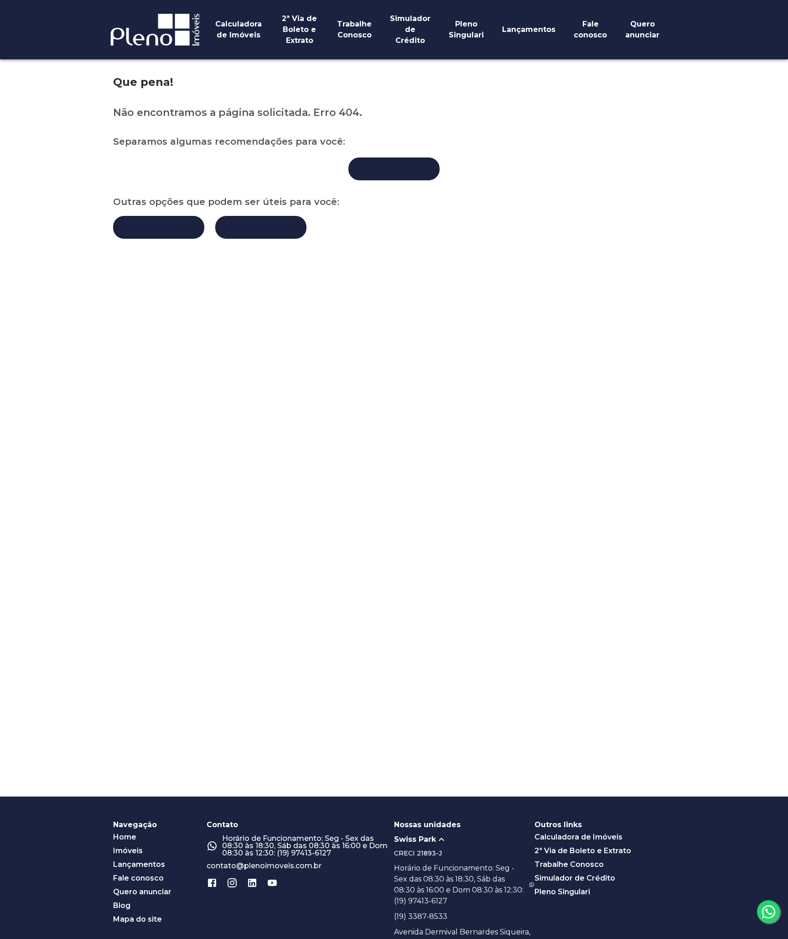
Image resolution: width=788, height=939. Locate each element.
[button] (464, 839)
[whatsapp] (768, 911)
